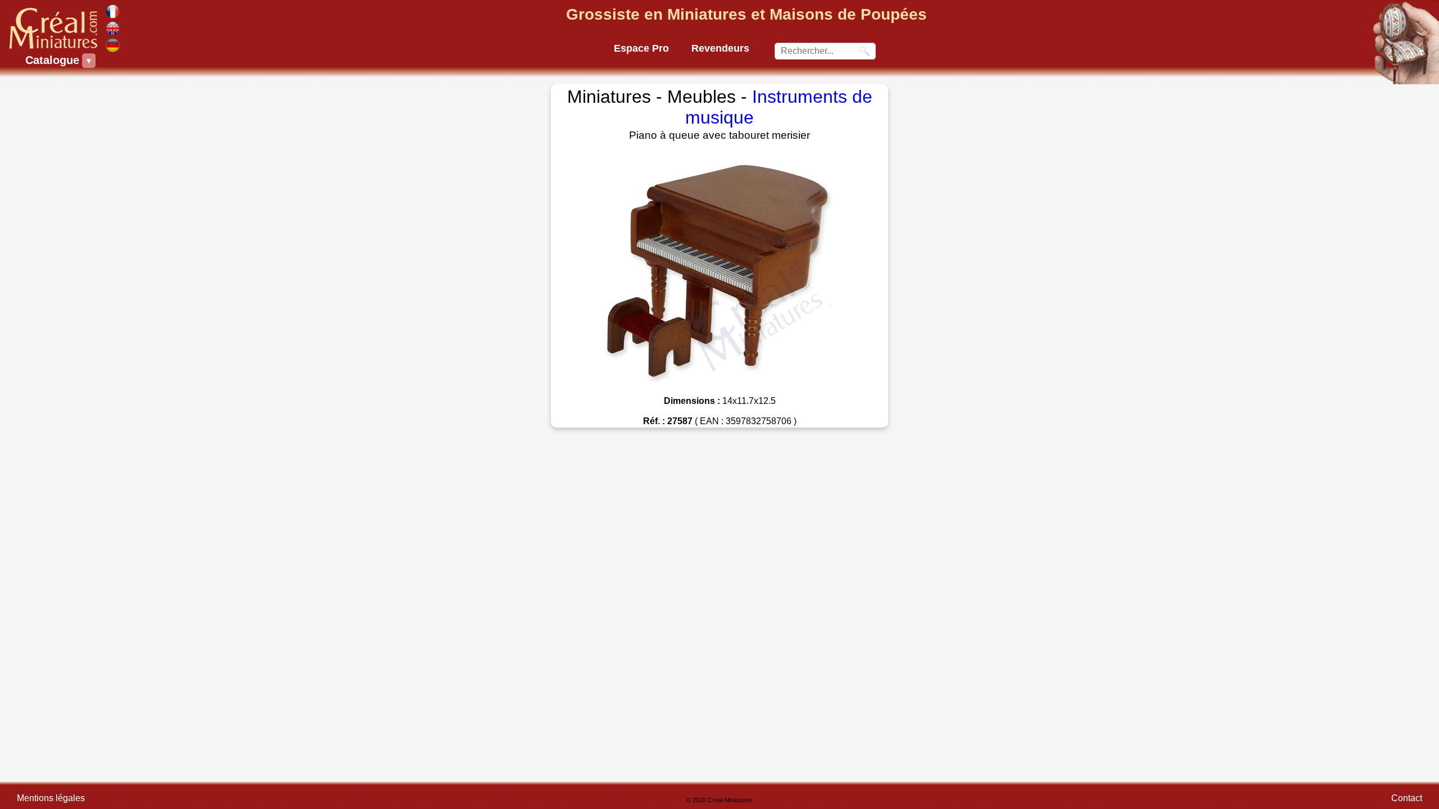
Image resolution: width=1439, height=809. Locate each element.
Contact (1406, 798)
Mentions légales (51, 798)
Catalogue (53, 60)
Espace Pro (641, 48)
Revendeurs (720, 48)
